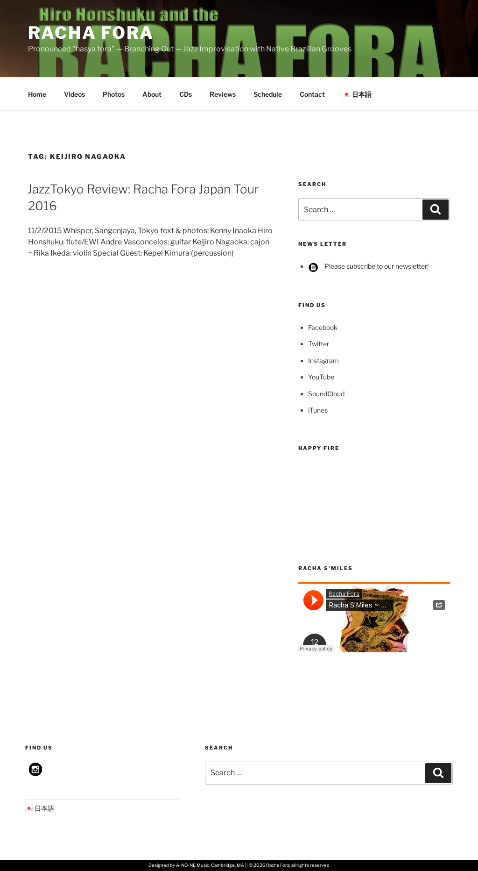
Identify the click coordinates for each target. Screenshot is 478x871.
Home (37, 94)
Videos (74, 94)
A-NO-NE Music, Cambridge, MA (210, 865)
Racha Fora (91, 32)
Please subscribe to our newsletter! (376, 266)
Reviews (223, 94)
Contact (312, 94)
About (152, 94)
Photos (114, 94)
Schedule (267, 94)
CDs (185, 94)
